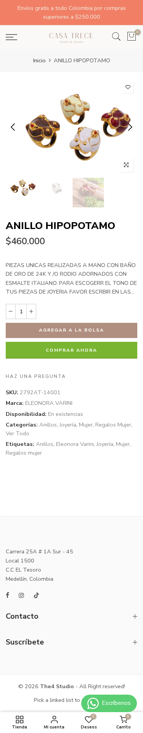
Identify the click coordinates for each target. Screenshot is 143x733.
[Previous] (13, 126)
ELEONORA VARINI (48, 403)
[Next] (129, 126)
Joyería (67, 424)
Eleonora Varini (75, 444)
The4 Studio (57, 686)
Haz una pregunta (36, 376)
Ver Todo (17, 433)
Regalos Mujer (113, 424)
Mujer (86, 424)
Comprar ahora (71, 350)
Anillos (48, 424)
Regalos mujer (24, 453)
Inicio (39, 60)
